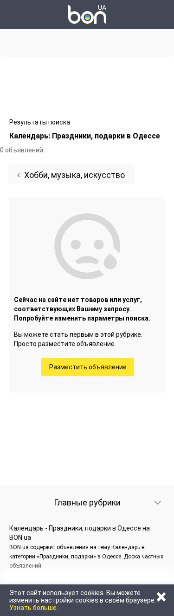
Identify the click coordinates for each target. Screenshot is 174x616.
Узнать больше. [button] (33, 607)
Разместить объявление (88, 367)
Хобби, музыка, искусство (74, 175)
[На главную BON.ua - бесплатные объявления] (87, 14)
